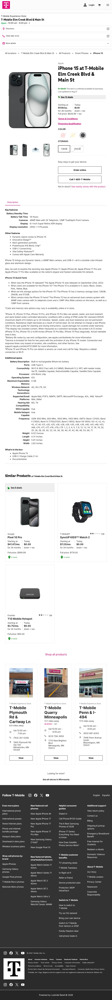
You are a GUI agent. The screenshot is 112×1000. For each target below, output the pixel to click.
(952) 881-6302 (91, 733)
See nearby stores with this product (88, 186)
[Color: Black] (83, 135)
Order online (80, 170)
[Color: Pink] (63, 135)
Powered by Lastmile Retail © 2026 (56, 995)
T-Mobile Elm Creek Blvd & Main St (37, 53)
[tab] (12, 202)
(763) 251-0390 (21, 738)
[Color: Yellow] (73, 135)
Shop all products (56, 654)
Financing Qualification (69, 123)
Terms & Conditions (68, 118)
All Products (64, 53)
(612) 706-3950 (56, 736)
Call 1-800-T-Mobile (79, 179)
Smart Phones (81, 53)
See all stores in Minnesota (56, 779)
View (21, 758)
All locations (10, 53)
